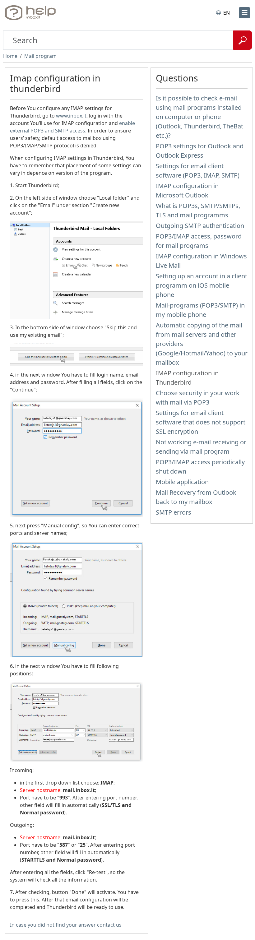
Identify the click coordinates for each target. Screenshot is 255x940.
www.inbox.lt (71, 115)
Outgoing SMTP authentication (200, 225)
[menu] (244, 12)
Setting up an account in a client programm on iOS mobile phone (201, 285)
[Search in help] (242, 40)
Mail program (40, 56)
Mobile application (182, 482)
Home (10, 56)
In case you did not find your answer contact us (66, 924)
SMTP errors (173, 512)
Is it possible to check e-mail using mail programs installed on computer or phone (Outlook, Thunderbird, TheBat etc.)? (199, 117)
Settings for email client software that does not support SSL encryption (200, 422)
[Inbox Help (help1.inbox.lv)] (32, 13)
